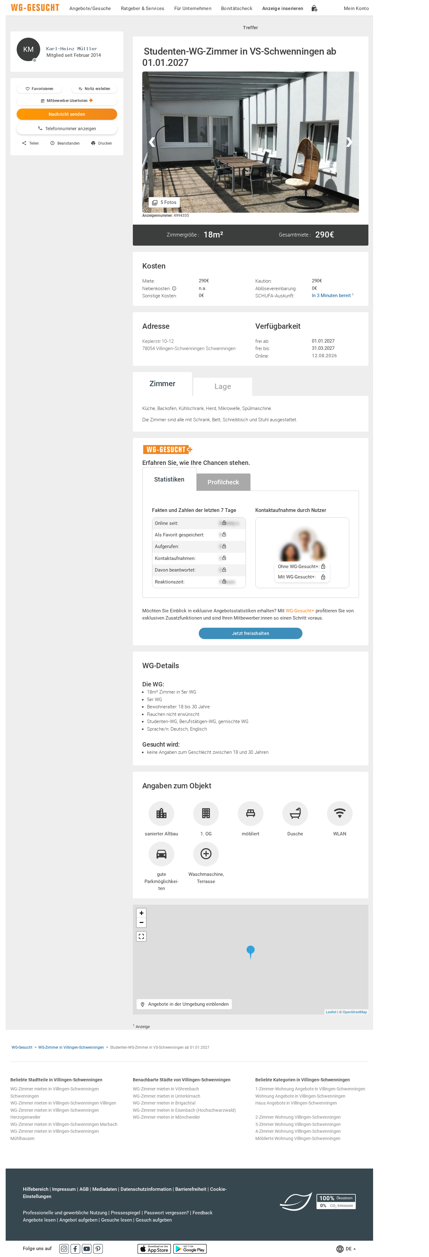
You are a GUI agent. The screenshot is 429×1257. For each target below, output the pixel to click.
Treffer (250, 27)
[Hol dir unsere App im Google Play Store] (190, 1248)
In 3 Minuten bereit (332, 295)
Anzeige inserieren (282, 8)
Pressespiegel (125, 1213)
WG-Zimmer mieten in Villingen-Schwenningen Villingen (63, 1102)
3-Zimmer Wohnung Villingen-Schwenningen (298, 1124)
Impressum (64, 1189)
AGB (84, 1189)
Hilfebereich (35, 1189)
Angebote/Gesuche (90, 8)
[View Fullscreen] (141, 936)
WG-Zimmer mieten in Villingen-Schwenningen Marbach (63, 1124)
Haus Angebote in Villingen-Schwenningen (296, 1102)
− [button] (141, 922)
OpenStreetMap (355, 1011)
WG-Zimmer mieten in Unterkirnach (166, 1096)
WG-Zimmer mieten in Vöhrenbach (166, 1088)
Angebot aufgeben (78, 1220)
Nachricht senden (67, 114)
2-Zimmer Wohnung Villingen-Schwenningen (298, 1117)
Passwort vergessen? (166, 1213)
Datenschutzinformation (146, 1189)
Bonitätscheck (237, 8)
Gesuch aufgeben (154, 1220)
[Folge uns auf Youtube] (87, 1248)
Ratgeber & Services (143, 8)
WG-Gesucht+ (300, 611)
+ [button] (141, 913)
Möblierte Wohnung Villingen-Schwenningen (297, 1138)
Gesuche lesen (116, 1220)
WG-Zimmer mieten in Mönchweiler (166, 1117)
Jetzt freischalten (250, 633)
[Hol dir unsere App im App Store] (155, 1248)
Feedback (203, 1213)
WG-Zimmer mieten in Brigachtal (164, 1102)
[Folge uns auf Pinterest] (98, 1248)
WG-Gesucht (22, 1047)
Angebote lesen (39, 1220)
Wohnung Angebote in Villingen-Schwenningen (300, 1096)
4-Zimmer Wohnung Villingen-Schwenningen (298, 1131)
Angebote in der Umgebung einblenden (188, 1004)
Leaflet (331, 1011)
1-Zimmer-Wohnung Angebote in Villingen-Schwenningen (310, 1088)
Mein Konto (356, 8)
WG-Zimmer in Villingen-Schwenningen (71, 1047)
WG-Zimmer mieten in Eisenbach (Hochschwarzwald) (184, 1110)
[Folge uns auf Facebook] (76, 1248)
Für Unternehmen (193, 8)
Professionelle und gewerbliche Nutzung (65, 1213)
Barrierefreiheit (190, 1189)
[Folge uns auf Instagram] (64, 1248)
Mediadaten (104, 1189)
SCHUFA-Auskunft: (274, 295)
